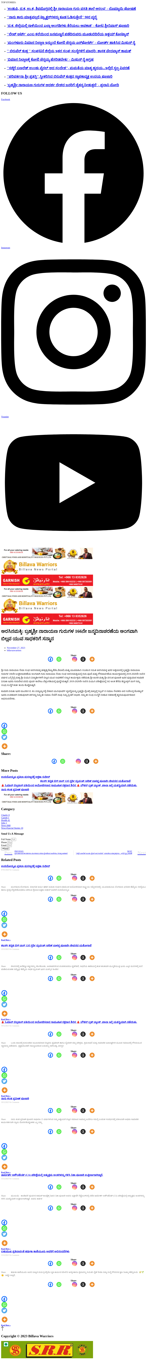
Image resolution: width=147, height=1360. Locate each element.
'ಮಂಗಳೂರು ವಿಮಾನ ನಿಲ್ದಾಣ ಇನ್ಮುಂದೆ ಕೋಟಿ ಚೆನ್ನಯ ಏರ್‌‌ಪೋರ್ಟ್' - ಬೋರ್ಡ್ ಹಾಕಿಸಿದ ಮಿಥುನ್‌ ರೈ (71, 42)
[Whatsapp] (57, 659)
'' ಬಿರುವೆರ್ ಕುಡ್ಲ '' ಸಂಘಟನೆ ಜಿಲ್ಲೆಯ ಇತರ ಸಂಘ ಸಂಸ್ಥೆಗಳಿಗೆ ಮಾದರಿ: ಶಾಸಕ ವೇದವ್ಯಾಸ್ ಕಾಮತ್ (69, 51)
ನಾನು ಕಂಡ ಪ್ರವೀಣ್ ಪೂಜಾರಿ (15, 789)
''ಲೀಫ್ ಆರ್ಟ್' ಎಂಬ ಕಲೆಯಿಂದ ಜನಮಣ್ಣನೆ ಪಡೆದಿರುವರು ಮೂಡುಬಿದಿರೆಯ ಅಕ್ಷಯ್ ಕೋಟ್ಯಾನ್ (68, 34)
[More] (90, 659)
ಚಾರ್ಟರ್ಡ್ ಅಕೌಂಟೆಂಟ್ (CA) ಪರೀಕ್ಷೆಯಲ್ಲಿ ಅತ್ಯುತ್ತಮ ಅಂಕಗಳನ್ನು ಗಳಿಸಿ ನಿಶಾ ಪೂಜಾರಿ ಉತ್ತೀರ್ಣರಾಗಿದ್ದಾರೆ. (52, 1175)
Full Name (6, 839)
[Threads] (81, 659)
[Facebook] (49, 659)
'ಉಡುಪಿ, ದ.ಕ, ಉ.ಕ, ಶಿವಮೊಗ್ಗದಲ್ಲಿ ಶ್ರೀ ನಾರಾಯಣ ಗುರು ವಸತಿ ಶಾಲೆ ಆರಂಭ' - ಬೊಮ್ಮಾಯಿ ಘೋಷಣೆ (71, 9)
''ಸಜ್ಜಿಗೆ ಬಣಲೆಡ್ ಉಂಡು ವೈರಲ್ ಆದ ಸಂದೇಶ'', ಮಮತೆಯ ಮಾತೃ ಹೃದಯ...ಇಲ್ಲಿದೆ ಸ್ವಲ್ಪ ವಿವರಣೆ (68, 68)
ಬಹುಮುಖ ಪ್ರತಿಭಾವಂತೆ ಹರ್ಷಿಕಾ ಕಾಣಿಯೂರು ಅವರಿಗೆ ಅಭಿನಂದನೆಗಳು (35, 1251)
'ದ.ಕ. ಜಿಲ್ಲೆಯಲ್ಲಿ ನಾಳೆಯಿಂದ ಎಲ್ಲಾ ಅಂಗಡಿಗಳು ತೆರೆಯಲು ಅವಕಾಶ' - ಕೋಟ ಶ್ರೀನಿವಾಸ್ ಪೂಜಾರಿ (68, 25)
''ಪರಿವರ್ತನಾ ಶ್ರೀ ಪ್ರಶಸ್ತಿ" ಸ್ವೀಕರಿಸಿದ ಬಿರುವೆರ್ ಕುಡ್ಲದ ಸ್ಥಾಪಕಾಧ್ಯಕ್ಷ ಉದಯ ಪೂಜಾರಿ (59, 76)
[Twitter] (4, 737)
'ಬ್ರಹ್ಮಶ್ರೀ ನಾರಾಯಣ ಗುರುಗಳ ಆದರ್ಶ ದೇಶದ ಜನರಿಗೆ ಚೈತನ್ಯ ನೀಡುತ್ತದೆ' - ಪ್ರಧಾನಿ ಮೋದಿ (63, 85)
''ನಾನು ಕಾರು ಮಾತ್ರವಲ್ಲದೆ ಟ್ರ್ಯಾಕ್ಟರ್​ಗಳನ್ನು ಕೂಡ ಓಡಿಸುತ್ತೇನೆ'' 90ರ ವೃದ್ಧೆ (52, 17)
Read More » (6, 940)
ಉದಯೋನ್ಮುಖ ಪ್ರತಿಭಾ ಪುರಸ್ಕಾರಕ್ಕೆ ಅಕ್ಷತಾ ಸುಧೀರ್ (25, 776)
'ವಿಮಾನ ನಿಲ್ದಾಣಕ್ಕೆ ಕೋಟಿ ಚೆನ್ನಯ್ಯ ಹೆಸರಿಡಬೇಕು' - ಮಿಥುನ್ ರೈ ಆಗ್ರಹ (50, 59)
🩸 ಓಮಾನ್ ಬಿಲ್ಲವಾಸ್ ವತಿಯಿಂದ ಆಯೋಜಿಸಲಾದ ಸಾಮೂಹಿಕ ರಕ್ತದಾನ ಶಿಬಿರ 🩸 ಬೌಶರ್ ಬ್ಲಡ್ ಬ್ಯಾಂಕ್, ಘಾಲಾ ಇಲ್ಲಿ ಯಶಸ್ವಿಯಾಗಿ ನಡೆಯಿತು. (69, 785)
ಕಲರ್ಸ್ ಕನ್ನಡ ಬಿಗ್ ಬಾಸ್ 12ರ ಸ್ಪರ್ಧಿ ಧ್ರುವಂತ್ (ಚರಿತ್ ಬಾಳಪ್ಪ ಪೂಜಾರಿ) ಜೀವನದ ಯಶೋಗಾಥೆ (85, 781)
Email (4, 845)
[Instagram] (73, 659)
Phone (4, 842)
